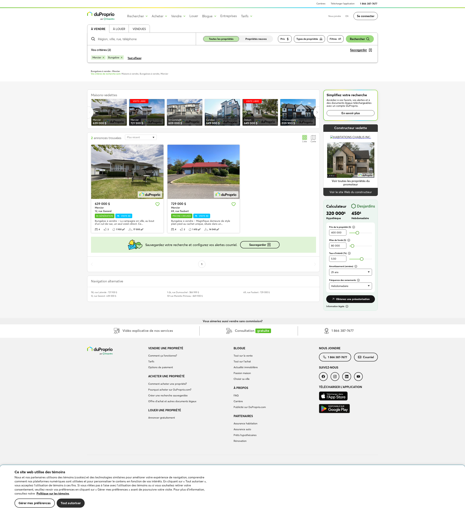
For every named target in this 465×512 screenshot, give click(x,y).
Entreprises (228, 16)
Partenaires (243, 416)
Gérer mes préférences (35, 503)
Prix (282, 38)
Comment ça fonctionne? (162, 355)
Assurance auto (242, 429)
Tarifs (151, 361)
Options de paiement (160, 367)
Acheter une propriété (166, 376)
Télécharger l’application (343, 3)
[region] (232, 488)
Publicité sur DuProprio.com (250, 407)
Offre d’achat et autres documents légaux (172, 401)
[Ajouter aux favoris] (157, 204)
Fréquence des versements (342, 280)
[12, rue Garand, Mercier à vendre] (127, 172)
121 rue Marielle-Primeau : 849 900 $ (185, 296)
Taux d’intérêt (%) (338, 253)
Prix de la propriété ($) (340, 227)
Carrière (238, 401)
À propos (241, 388)
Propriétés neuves (256, 39)
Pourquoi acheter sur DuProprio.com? (169, 389)
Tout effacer (134, 58)
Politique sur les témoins (53, 493)
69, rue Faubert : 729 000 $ (256, 292)
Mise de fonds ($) (337, 240)
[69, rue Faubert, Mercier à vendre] (203, 172)
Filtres (333, 38)
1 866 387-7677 (368, 3)
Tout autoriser (71, 503)
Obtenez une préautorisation (353, 299)
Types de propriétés (307, 38)
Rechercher (357, 39)
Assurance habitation (245, 423)
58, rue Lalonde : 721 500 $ (104, 292)
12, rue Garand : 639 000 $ (103, 296)
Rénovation (240, 441)
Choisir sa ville (242, 379)
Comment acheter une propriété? (167, 383)
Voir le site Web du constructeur (350, 192)
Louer (193, 16)
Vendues (139, 29)
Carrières (320, 3)
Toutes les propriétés (221, 39)
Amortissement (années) (341, 266)
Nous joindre (334, 16)
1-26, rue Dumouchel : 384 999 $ (183, 292)
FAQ (236, 395)
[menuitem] (189, 358)
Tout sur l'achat (242, 361)
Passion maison (242, 373)
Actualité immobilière (246, 367)
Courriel (368, 357)
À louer (119, 29)
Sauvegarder (257, 245)
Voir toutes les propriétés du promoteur (351, 182)
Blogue (239, 348)
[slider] (357, 233)
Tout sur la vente (243, 355)
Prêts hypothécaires (245, 435)
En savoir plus (350, 113)
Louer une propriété (164, 410)
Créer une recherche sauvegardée (168, 395)
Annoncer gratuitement (161, 417)
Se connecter (365, 16)
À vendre (98, 29)
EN (346, 16)
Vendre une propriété (165, 348)
